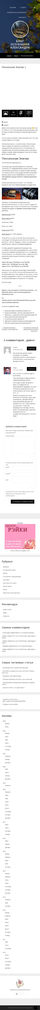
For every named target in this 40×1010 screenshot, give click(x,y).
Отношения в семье (9, 570)
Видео (5, 613)
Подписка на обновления (16, 12)
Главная (9, 56)
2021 (4, 753)
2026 (4, 721)
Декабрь (7, 763)
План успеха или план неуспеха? (15, 317)
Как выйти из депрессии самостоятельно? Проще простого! (30, 329)
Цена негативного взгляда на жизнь (16, 311)
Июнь (7, 727)
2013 (4, 897)
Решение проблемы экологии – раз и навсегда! (10, 328)
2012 (4, 910)
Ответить (31, 348)
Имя (7, 467)
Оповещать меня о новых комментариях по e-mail (19, 464)
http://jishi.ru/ (16, 162)
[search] (34, 7)
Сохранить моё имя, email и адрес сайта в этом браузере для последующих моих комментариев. (20, 494)
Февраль (8, 756)
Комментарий (10, 436)
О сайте (23, 7)
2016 (4, 838)
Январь (7, 723)
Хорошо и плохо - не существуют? (13, 687)
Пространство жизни (9, 583)
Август (7, 772)
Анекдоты (6, 616)
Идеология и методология (11, 593)
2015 (4, 851)
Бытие (5, 589)
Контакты (22, 17)
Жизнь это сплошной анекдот (24, 633)
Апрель (7, 844)
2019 (4, 783)
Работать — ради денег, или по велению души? (20, 315)
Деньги (16, 56)
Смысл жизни (7, 586)
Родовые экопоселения (10, 704)
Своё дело (6, 580)
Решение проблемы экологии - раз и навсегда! (17, 679)
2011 (4, 939)
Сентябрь (8, 746)
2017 (4, 822)
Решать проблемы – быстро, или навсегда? (18, 313)
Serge (14, 368)
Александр (6, 633)
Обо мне (13, 7)
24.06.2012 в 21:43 (18, 349)
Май (6, 740)
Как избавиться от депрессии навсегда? (15, 668)
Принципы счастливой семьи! (12, 676)
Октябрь (8, 815)
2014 (4, 871)
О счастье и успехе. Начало (13, 319)
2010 (4, 952)
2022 (4, 731)
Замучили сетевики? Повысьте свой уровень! (19, 321)
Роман (15, 347)
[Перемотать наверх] (35, 1007)
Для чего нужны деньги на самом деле (17, 323)
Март (6, 736)
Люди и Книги (7, 609)
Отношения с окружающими (12, 576)
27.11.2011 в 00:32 (18, 370)
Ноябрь (7, 749)
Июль (7, 743)
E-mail (8, 474)
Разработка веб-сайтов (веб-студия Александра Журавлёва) (13, 700)
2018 (4, 789)
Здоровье (6, 567)
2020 (4, 767)
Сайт (7, 480)
